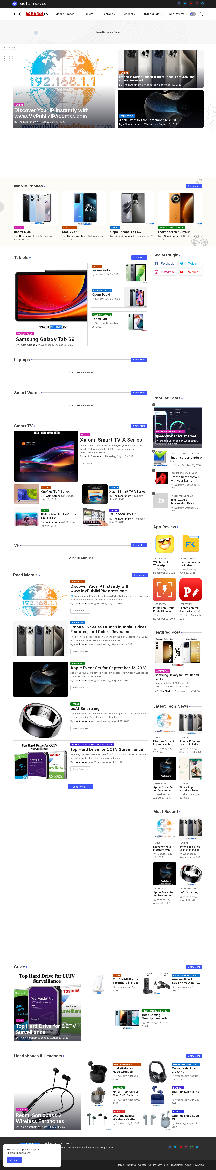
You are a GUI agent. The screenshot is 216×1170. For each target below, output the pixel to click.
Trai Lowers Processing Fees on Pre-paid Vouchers (184, 501)
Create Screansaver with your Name (184, 478)
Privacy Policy (161, 1164)
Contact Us (144, 1164)
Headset (127, 14)
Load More (79, 786)
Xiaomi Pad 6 (101, 294)
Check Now (22, 1152)
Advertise (198, 1164)
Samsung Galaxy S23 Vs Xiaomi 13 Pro (177, 676)
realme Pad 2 (101, 270)
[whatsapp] (191, 1147)
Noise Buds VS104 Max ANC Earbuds (125, 1093)
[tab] (66, 14)
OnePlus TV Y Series (55, 491)
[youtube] (191, 3)
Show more (140, 574)
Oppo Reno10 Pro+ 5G (125, 232)
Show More (194, 186)
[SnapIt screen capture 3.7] (160, 458)
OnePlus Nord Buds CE (185, 1117)
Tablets (88, 14)
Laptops (108, 14)
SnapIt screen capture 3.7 (186, 459)
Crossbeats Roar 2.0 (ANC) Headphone (184, 1070)
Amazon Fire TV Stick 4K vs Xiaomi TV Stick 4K (185, 981)
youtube (192, 272)
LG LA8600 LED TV (122, 514)
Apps (188, 1164)
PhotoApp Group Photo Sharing (163, 609)
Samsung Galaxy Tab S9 (45, 339)
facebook (167, 263)
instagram (167, 272)
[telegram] (202, 3)
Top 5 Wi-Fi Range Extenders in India (125, 981)
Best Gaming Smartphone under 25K (155, 1016)
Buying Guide (150, 14)
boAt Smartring (85, 708)
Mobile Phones (64, 14)
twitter (192, 263)
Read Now (88, 463)
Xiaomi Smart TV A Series (127, 491)
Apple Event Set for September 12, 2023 (108, 668)
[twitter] (185, 3)
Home (120, 1164)
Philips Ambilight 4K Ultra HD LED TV (58, 516)
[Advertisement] (108, 154)
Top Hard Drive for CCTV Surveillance (106, 749)
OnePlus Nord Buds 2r (185, 1093)
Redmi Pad (99, 319)
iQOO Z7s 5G (71, 232)
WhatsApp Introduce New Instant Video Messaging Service (188, 789)
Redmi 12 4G (22, 232)
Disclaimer (177, 1164)
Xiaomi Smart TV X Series (111, 440)
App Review (176, 14)
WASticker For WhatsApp (162, 564)
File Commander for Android (189, 564)
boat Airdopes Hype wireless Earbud (123, 1070)
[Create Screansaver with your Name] (160, 477)
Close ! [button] (14, 1160)
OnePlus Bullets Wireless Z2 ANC (125, 1117)
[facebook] (179, 3)
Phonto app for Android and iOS (189, 609)
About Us (131, 1164)
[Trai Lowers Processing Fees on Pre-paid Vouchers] (160, 500)
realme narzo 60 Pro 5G (174, 232)
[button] (193, 14)
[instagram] (197, 3)
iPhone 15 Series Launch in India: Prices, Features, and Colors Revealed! (109, 629)
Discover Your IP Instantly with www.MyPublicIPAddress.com (100, 588)
